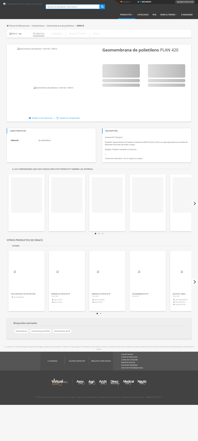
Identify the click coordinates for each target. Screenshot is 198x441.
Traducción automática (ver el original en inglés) (124, 158)
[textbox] (73, 6)
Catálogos (143, 14)
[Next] (194, 203)
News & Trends (167, 14)
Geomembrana (21, 331)
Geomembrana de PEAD (40, 331)
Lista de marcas (127, 354)
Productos (126, 14)
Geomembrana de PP (62, 331)
